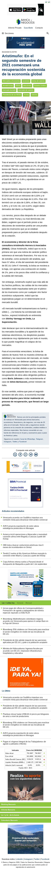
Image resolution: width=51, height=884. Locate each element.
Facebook (23, 442)
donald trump (8, 85)
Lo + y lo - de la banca (10, 815)
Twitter (14, 442)
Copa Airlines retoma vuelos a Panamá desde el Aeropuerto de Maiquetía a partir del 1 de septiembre (25, 563)
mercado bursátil (9, 90)
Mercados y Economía (11, 81)
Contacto (39, 28)
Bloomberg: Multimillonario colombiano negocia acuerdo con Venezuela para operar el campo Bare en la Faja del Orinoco (25, 621)
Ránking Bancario (8, 804)
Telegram (39, 439)
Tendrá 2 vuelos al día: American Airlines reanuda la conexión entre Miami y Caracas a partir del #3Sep (24, 554)
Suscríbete (28, 28)
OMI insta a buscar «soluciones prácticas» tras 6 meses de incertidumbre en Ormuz (23, 546)
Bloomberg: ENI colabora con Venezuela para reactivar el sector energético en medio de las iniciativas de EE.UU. (26, 631)
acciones (26, 81)
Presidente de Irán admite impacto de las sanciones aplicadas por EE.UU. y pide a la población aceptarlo (25, 641)
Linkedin (19, 859)
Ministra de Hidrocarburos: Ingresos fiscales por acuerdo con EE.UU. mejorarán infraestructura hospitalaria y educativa (23, 651)
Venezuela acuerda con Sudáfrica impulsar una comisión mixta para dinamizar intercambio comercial (25, 519)
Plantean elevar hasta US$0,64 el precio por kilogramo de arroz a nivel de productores (26, 715)
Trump (26, 95)
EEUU (18, 85)
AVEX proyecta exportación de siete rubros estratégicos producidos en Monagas (21, 527)
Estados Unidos (40, 85)
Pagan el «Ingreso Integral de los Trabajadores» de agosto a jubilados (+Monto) (24, 743)
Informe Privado (14, 28)
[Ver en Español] (49, 2)
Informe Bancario (8, 810)
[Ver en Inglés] (46, 2)
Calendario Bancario (9, 820)
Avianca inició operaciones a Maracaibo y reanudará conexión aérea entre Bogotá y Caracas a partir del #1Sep (25, 536)
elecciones (27, 85)
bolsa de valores (38, 81)
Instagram (7, 442)
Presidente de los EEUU (12, 95)
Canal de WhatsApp (27, 439)
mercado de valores (25, 90)
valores (34, 95)
